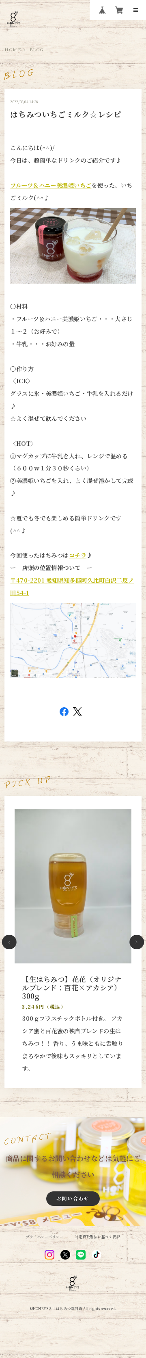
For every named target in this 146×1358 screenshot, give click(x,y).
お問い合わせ (73, 1198)
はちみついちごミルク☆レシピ (65, 114)
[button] (9, 942)
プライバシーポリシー (45, 1237)
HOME (12, 50)
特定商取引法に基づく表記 (97, 1237)
